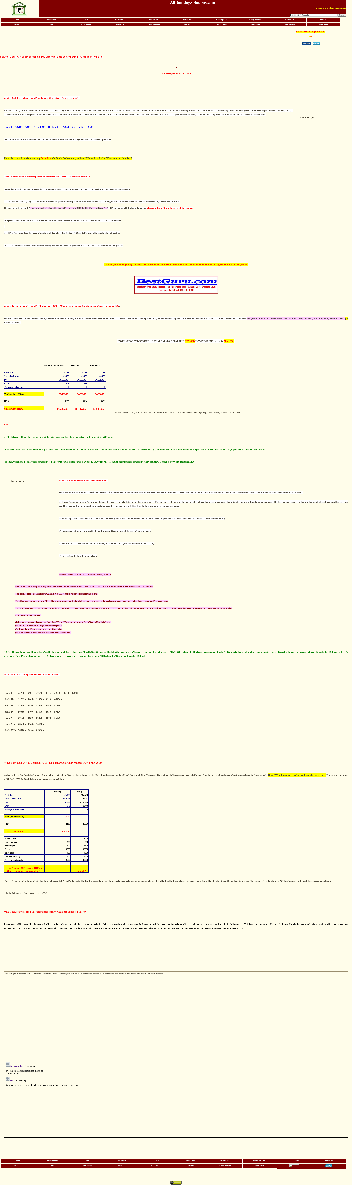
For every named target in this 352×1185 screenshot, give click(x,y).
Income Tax (153, 20)
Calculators (119, 20)
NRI (51, 24)
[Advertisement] (134, 37)
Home (18, 20)
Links (86, 20)
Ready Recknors (255, 20)
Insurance (120, 24)
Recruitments (52, 20)
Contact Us (289, 20)
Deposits (17, 24)
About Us (323, 20)
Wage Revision (289, 24)
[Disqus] (176, 1021)
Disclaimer (255, 24)
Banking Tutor (221, 20)
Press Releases (154, 24)
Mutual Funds (86, 24)
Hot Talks (187, 24)
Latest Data (187, 20)
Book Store (323, 24)
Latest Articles (222, 24)
